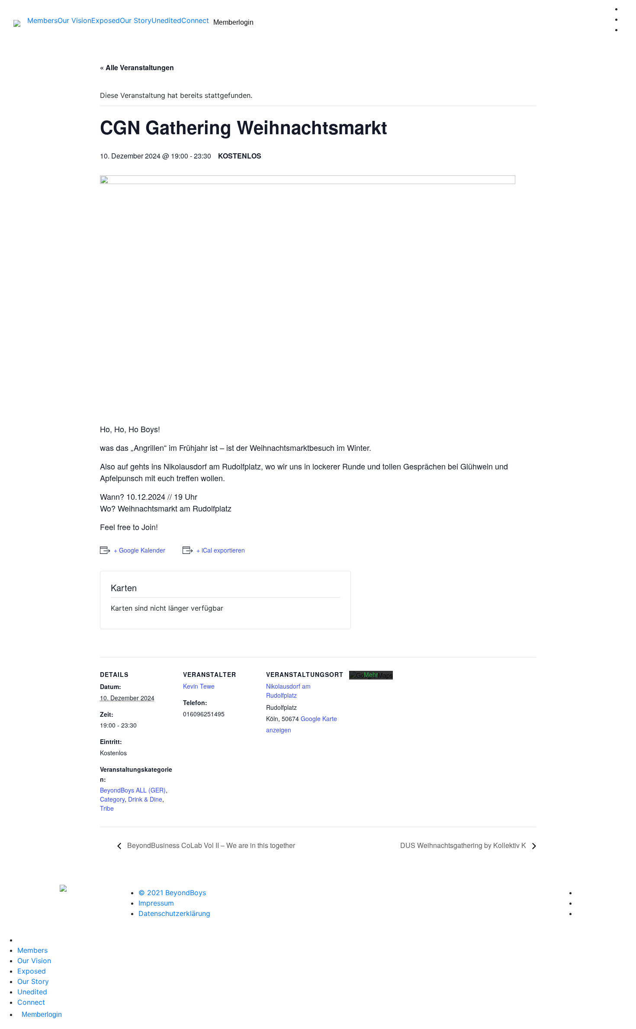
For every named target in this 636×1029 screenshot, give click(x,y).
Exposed (105, 20)
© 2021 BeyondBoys (172, 892)
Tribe (107, 808)
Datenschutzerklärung (174, 913)
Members (42, 20)
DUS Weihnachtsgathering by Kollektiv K (464, 845)
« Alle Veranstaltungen (137, 67)
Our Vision (74, 20)
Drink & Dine (145, 799)
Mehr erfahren (371, 678)
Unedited (166, 20)
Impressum (156, 903)
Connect (195, 20)
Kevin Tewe (199, 686)
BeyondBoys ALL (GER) (133, 790)
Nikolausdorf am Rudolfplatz (288, 690)
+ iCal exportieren (220, 550)
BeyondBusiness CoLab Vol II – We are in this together (210, 845)
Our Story (135, 20)
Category (112, 799)
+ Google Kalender (139, 550)
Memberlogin (233, 22)
